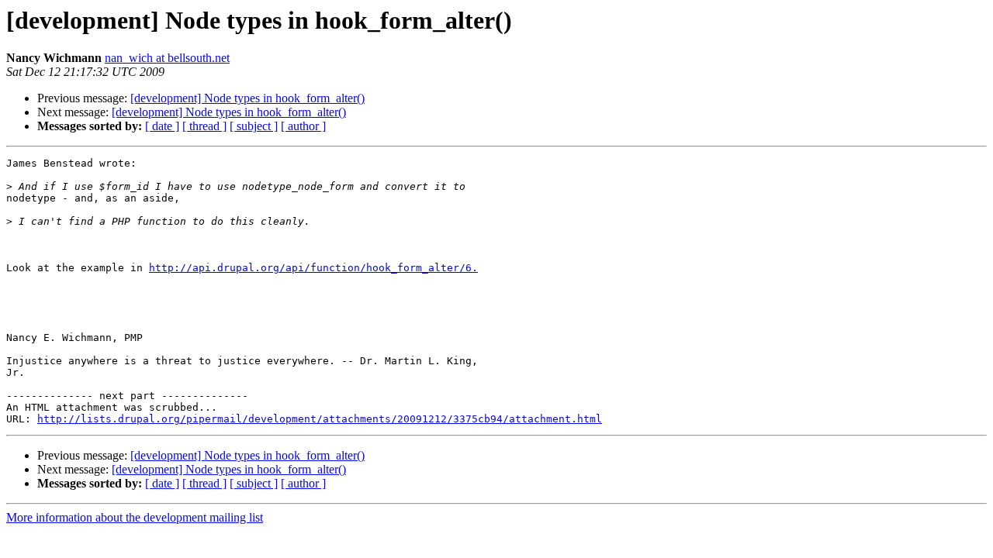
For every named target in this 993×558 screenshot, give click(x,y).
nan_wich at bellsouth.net (167, 57)
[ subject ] (254, 126)
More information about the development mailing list (134, 517)
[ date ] (162, 126)
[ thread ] (204, 126)
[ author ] (303, 126)
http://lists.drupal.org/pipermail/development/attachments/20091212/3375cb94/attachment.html (319, 419)
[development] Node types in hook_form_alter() (247, 98)
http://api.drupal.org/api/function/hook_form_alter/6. (313, 268)
